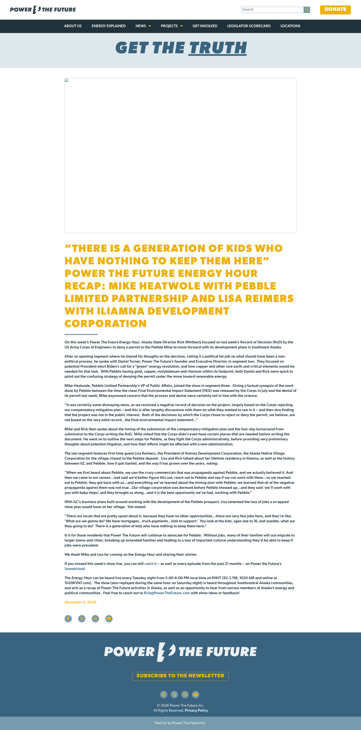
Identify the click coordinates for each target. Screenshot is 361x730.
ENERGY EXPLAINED (109, 26)
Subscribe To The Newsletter (180, 676)
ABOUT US (73, 26)
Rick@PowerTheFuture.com (167, 593)
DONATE (335, 9)
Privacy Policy (196, 711)
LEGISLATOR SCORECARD (249, 26)
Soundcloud (75, 569)
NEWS (141, 26)
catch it (151, 564)
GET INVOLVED (205, 26)
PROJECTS (170, 26)
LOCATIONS (290, 26)
